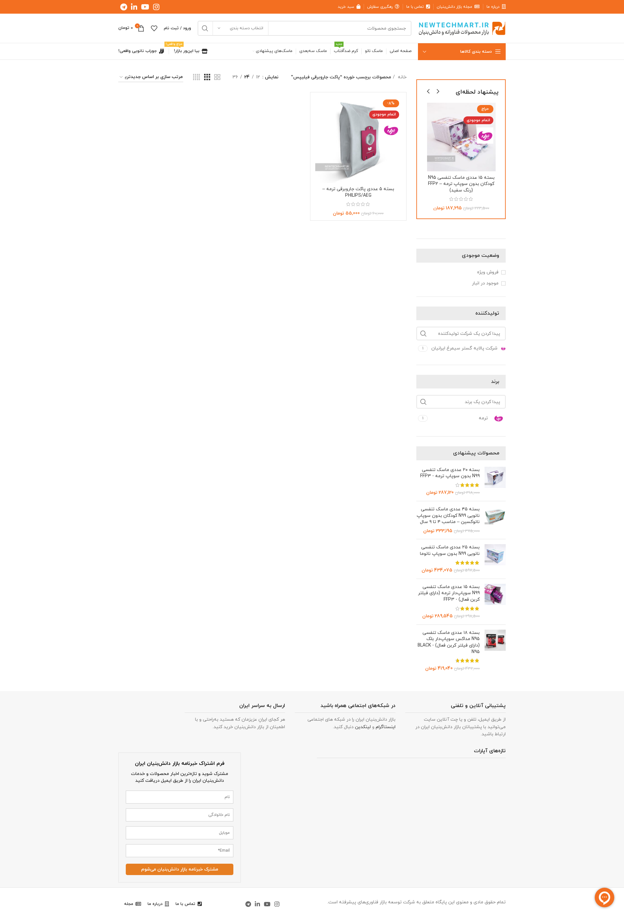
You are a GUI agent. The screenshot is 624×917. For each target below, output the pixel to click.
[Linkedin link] (134, 6)
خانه (401, 77)
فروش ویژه (488, 272)
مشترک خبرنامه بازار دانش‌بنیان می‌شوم (179, 869)
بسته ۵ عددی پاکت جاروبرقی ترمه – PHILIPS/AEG (358, 192)
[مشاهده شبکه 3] (207, 77)
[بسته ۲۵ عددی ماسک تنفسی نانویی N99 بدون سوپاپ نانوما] (495, 558)
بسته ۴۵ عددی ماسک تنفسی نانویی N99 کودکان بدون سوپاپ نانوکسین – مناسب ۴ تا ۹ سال (448, 515)
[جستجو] (205, 28)
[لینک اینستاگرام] (156, 6)
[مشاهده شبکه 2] (217, 77)
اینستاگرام (386, 727)
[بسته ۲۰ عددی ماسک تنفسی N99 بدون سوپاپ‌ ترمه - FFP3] (495, 481)
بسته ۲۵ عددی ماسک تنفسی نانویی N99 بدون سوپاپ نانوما (450, 550)
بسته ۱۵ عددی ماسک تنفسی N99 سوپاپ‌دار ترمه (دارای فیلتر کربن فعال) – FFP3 (462, 184)
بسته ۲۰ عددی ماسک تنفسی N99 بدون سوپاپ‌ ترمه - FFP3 (450, 473)
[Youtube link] (145, 6)
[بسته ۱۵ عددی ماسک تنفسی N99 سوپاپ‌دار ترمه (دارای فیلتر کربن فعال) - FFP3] (495, 602)
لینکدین (363, 727)
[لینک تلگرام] (123, 6)
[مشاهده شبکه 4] (196, 77)
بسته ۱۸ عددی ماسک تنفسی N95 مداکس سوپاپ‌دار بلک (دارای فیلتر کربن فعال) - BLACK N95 (449, 642)
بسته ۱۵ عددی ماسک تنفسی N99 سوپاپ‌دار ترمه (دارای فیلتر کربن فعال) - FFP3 (449, 593)
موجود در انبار (485, 283)
